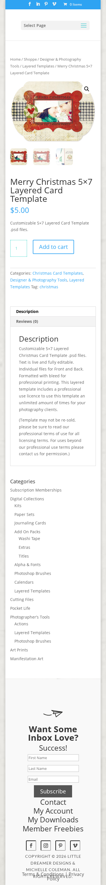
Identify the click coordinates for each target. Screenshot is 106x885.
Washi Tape (29, 538)
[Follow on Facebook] (31, 845)
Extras (24, 547)
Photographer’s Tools (30, 617)
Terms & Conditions (43, 874)
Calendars (24, 582)
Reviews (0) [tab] (27, 321)
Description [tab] (27, 311)
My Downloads (53, 819)
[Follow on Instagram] (46, 845)
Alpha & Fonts (27, 564)
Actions (21, 623)
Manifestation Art (26, 658)
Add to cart (53, 247)
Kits (17, 505)
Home (15, 59)
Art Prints (19, 650)
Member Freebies (53, 828)
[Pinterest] (46, 5)
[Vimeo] (54, 5)
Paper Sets (24, 514)
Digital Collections (27, 498)
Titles (24, 556)
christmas (49, 286)
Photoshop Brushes (32, 573)
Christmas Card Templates (58, 273)
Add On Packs (27, 531)
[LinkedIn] (38, 5)
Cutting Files (22, 599)
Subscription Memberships (36, 490)
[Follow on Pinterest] (60, 845)
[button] (87, 89)
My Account (53, 811)
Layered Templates (38, 66)
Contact (53, 802)
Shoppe (30, 59)
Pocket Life (20, 608)
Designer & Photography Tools (38, 280)
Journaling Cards (30, 523)
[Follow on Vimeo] (75, 845)
